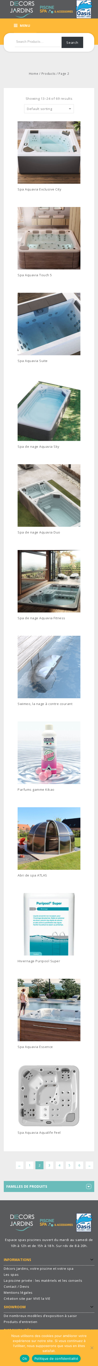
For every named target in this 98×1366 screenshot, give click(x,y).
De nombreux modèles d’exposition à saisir (40, 1316)
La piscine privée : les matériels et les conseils (43, 1280)
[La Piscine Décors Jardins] (49, 8)
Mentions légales (18, 1292)
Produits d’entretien (20, 1322)
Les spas (11, 1274)
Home (33, 74)
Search (72, 42)
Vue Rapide (79, 197)
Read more (29, 197)
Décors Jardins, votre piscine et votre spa (38, 1268)
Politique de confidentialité (56, 1358)
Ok (24, 1358)
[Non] (91, 1347)
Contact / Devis (16, 1286)
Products (48, 74)
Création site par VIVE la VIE (27, 1298)
